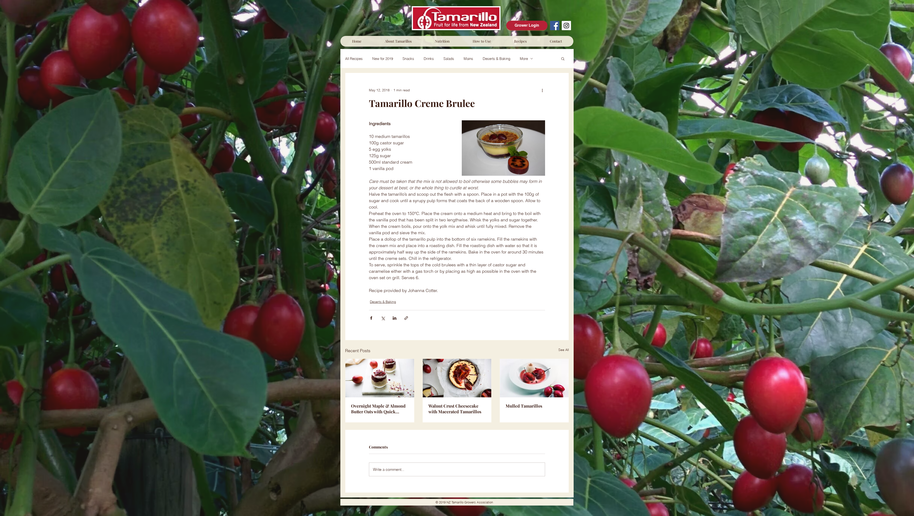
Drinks (429, 58)
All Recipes (354, 58)
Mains (468, 58)
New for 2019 (382, 58)
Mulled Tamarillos (524, 406)
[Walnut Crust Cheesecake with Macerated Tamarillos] (457, 378)
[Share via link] (406, 318)
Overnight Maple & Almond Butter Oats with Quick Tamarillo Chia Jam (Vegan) (378, 408)
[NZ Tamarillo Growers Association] (554, 25)
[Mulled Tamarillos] (534, 378)
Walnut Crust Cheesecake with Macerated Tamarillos (454, 408)
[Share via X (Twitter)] (383, 318)
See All (563, 350)
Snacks (408, 58)
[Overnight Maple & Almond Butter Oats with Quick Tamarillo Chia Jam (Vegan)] (379, 378)
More (524, 58)
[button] (398, 41)
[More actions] (542, 90)
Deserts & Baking (496, 58)
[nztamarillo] (566, 25)
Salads (448, 58)
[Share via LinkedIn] (394, 318)
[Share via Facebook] (371, 318)
